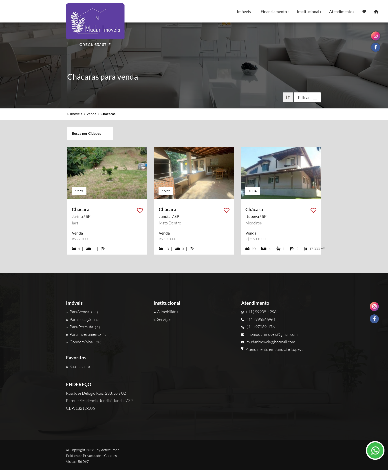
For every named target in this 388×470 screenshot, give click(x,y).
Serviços (164, 319)
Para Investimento (89, 334)
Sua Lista (80, 366)
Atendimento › (342, 11)
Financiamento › (275, 11)
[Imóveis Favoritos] (364, 11)
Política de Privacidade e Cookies (91, 455)
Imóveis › (245, 11)
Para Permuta (85, 326)
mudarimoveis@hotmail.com (271, 341)
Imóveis (76, 114)
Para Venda (84, 311)
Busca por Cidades (87, 133)
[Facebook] (374, 318)
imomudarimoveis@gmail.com (272, 334)
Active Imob (110, 450)
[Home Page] (376, 11)
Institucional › (309, 11)
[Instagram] (374, 306)
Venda (91, 114)
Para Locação (84, 319)
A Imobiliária (168, 311)
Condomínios (85, 341)
